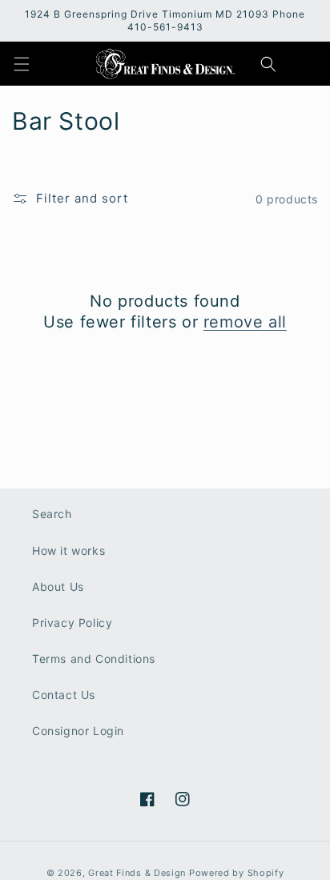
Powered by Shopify (236, 872)
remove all (245, 322)
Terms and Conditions (93, 658)
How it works (68, 550)
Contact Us (63, 694)
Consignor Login (78, 730)
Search (52, 513)
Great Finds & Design (137, 872)
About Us (58, 586)
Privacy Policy (72, 622)
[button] (22, 64)
